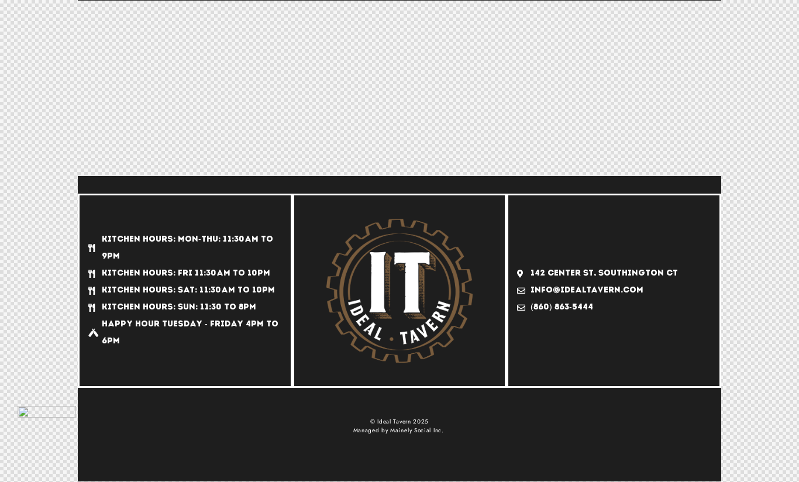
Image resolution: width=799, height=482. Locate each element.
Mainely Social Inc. (416, 430)
